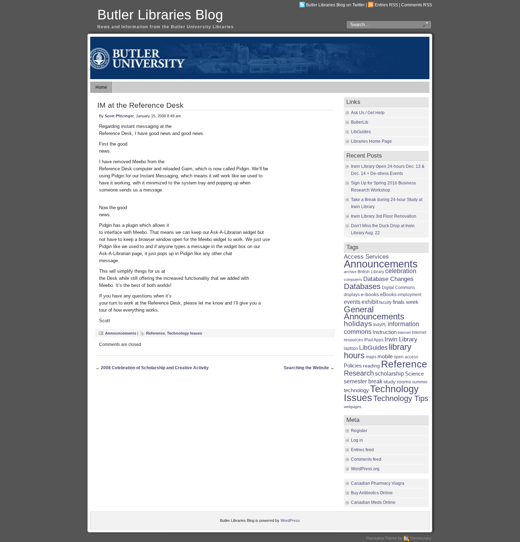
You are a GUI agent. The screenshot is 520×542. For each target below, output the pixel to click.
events (352, 302)
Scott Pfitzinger (119, 116)
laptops (351, 348)
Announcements (120, 333)
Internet (404, 332)
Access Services (366, 256)
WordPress (290, 520)
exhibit (370, 302)
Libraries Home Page (371, 141)
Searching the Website (306, 367)
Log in (357, 440)
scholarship (389, 373)
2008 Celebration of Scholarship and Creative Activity (155, 367)
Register (359, 430)
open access (406, 356)
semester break (363, 381)
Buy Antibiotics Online (372, 492)
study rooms (397, 381)
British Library (371, 271)
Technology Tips (400, 398)
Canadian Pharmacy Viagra (377, 483)
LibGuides (361, 131)
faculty (385, 302)
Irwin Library (401, 339)
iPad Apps (373, 339)
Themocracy (421, 538)
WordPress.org (365, 468)
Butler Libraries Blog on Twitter (335, 4)
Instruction (384, 332)
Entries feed (362, 449)
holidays (358, 323)
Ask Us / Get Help (368, 112)
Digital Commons (398, 287)
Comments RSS (416, 4)
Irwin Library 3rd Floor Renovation (383, 216)
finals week (405, 302)
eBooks (388, 294)
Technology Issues (184, 333)
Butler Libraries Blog (160, 14)
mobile (385, 356)
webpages (353, 407)
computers (353, 279)
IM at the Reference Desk (140, 105)
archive (350, 272)
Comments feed (366, 459)
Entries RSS (386, 4)
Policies (353, 366)
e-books (370, 294)
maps (371, 356)
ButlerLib (359, 122)
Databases (362, 286)
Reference (155, 333)
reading (371, 366)
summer (420, 381)
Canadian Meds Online (373, 502)
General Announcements (374, 313)
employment (409, 294)
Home (101, 87)
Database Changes (388, 278)
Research (359, 373)
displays (352, 294)
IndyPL (380, 324)
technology (356, 390)
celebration (400, 271)
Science (414, 374)
